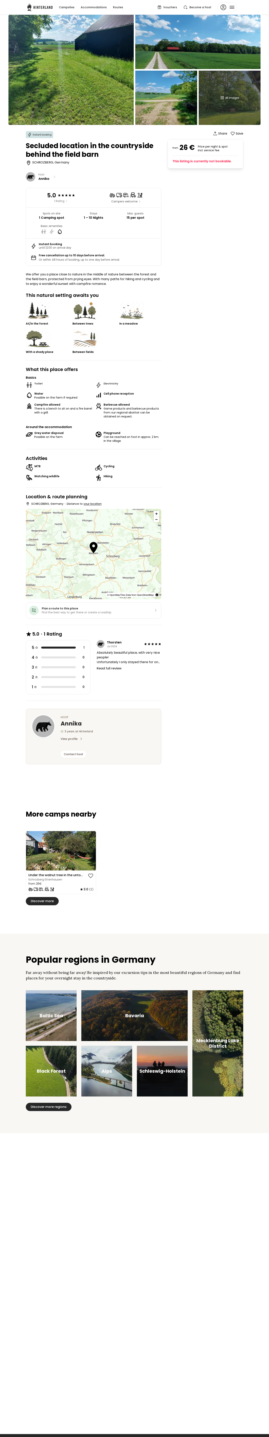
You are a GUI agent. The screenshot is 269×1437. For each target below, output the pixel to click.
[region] (61, 850)
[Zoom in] (156, 514)
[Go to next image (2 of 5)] (91, 851)
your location (92, 504)
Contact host (73, 754)
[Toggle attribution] (157, 595)
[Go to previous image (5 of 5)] (31, 851)
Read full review (109, 668)
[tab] (56, 867)
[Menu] (227, 7)
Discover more (42, 901)
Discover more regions (49, 1107)
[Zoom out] (156, 519)
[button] (93, 548)
